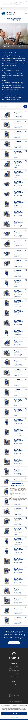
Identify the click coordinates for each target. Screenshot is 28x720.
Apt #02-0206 (14, 402)
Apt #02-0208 (14, 412)
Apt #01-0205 (14, 134)
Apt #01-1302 (14, 323)
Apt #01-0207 (14, 144)
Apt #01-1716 (14, 382)
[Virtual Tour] (6, 114)
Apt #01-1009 (14, 263)
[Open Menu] (26, 13)
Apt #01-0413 (14, 174)
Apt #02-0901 (14, 531)
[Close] (26, 705)
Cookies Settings (14, 717)
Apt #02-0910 (14, 541)
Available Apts (4, 106)
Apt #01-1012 (14, 283)
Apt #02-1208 (14, 581)
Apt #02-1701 (14, 610)
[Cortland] (14, 695)
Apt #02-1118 (14, 571)
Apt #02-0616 (14, 471)
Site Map (20, 703)
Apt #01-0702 (14, 214)
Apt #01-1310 (14, 333)
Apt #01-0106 (14, 114)
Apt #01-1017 (14, 293)
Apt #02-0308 (14, 432)
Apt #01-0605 (14, 204)
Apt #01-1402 (14, 352)
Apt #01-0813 (14, 243)
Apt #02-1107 (14, 561)
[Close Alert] (26, 1)
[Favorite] (26, 111)
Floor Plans (10, 106)
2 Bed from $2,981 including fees (14, 20)
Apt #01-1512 (14, 362)
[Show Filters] (25, 106)
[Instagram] (12, 684)
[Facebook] (15, 684)
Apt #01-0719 (14, 233)
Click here (17, 4)
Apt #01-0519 (14, 194)
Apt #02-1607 (14, 600)
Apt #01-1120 (14, 303)
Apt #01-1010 (14, 273)
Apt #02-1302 (14, 590)
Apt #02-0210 (14, 422)
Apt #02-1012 (14, 551)
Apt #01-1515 (14, 372)
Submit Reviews (13, 703)
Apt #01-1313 (14, 342)
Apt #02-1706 (14, 620)
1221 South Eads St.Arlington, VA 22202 (14, 669)
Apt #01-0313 (14, 164)
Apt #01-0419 (14, 184)
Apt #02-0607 (14, 462)
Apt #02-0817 (14, 511)
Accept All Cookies (14, 713)
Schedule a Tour (14, 642)
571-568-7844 (14, 666)
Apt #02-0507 (14, 442)
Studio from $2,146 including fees (14, 18)
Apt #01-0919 (14, 253)
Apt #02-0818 (14, 521)
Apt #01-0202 (14, 124)
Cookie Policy (4, 710)
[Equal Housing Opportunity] (11, 673)
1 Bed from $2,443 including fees (14, 19)
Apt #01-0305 (14, 154)
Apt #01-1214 (14, 313)
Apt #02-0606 (14, 452)
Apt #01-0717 (14, 223)
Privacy (7, 703)
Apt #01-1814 (14, 392)
